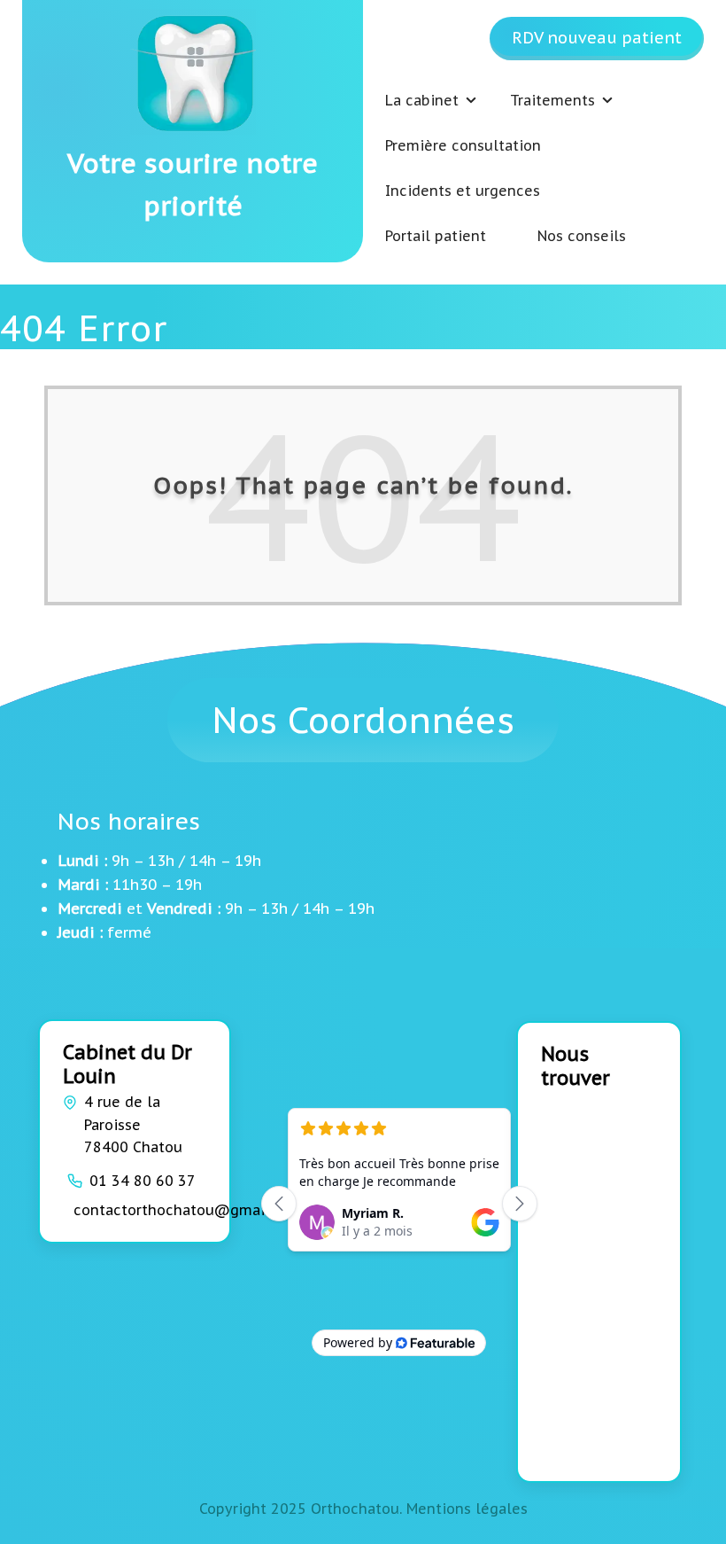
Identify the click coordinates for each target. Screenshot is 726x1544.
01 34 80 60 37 (142, 1180)
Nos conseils (581, 236)
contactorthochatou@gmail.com (188, 1210)
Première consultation (463, 145)
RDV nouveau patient (597, 37)
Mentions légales (467, 1508)
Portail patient (435, 236)
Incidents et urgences (462, 190)
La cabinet (422, 100)
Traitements (552, 100)
